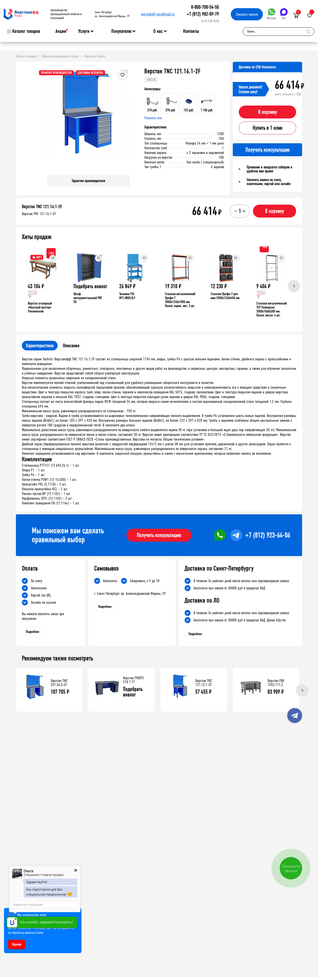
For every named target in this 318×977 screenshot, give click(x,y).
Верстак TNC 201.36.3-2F (59, 682)
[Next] (294, 286)
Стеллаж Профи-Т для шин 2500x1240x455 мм (225, 296)
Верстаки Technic (94, 56)
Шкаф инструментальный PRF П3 (88, 298)
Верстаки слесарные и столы (60, 56)
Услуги (83, 31)
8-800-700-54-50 (205, 7)
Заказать (247, 14)
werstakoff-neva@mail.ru (158, 14)
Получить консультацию (159, 535)
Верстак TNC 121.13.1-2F (203, 682)
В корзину (267, 112)
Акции (60, 31)
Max (284, 18)
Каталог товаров (26, 31)
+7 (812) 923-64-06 (267, 535)
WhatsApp (271, 18)
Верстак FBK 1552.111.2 (276, 682)
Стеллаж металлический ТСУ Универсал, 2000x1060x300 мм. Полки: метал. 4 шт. (271, 309)
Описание (71, 345)
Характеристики (40, 345)
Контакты (191, 31)
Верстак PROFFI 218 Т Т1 (133, 680)
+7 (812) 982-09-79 (203, 14)
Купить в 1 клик (267, 128)
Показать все (153, 117)
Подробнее (32, 632)
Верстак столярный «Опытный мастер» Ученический (40, 307)
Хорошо (16, 944)
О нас (158, 31)
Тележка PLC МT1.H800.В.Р (127, 296)
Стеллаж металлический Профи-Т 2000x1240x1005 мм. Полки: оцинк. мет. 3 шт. (180, 300)
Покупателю (121, 31)
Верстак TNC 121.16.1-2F (42, 206)
